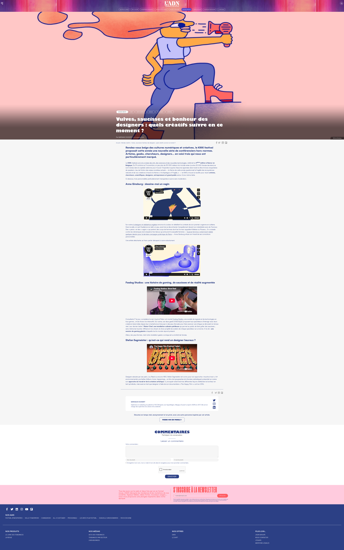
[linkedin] (223, 143)
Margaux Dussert (125, 137)
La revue (8, 537)
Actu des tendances (96, 535)
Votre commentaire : (132, 444)
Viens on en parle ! (172, 420)
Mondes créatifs (186, 9)
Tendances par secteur (98, 537)
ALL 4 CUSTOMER (59, 518)
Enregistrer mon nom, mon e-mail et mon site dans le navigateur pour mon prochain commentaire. (158, 463)
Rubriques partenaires (209, 9)
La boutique (221, 9)
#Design (151, 111)
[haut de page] (341, 548)
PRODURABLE (72, 518)
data (173, 535)
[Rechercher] (341, 3)
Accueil (118, 143)
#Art (131, 111)
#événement (160, 111)
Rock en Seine (126, 518)
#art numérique (141, 111)
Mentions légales (262, 543)
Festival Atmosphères (13, 518)
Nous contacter (261, 537)
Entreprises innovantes (147, 9)
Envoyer (172, 476)
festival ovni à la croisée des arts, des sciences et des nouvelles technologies (159, 163)
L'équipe (258, 540)
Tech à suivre (135, 9)
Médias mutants (197, 9)
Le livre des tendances (14, 535)
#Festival (169, 111)
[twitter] (219, 143)
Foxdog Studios (178, 319)
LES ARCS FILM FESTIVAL (88, 518)
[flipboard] (226, 143)
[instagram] (214, 403)
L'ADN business (94, 540)
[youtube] (26, 510)
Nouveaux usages (124, 9)
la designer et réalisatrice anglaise (145, 225)
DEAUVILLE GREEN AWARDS (108, 518)
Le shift (175, 537)
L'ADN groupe (260, 535)
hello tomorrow (32, 518)
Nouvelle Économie (175, 9)
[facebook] (216, 143)
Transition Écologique (161, 9)
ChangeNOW (46, 518)
